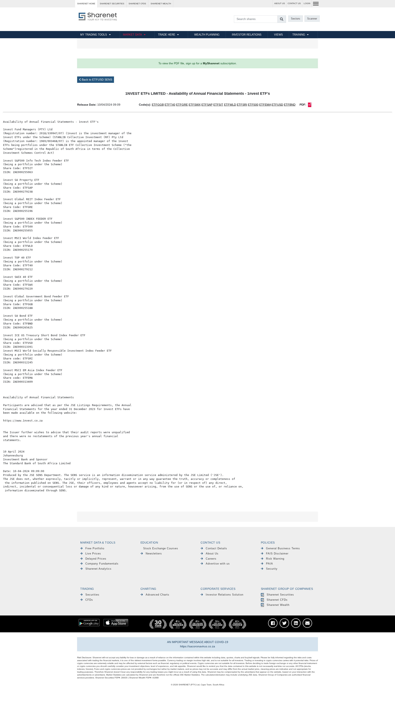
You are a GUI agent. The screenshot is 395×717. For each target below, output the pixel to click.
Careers (211, 558)
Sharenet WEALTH (161, 3)
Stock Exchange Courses (160, 548)
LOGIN (307, 3)
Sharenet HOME (86, 3)
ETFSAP (207, 104)
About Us (212, 553)
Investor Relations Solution (224, 594)
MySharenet (211, 63)
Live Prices (93, 553)
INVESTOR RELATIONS (246, 34)
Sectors (295, 18)
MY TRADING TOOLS (93, 34)
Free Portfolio (94, 548)
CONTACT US (294, 3)
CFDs (89, 599)
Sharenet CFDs (137, 3)
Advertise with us (218, 563)
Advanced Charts (157, 594)
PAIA (269, 563)
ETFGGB (158, 104)
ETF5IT (218, 104)
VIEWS (278, 34)
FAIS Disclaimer (277, 553)
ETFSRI (242, 104)
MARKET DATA (132, 34)
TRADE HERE (166, 34)
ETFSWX (195, 104)
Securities (92, 594)
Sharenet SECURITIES (112, 3)
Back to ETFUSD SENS (96, 79)
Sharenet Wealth (278, 604)
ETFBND (289, 104)
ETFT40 (170, 104)
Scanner (312, 18)
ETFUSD (277, 104)
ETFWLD (230, 104)
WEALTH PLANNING (207, 34)
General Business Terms (283, 548)
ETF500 (253, 104)
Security (272, 568)
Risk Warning (275, 558)
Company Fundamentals (101, 563)
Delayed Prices (95, 558)
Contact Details (216, 548)
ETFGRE (182, 104)
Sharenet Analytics (98, 568)
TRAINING (298, 34)
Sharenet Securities (280, 594)
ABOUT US (279, 3)
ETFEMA (265, 104)
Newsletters (154, 553)
